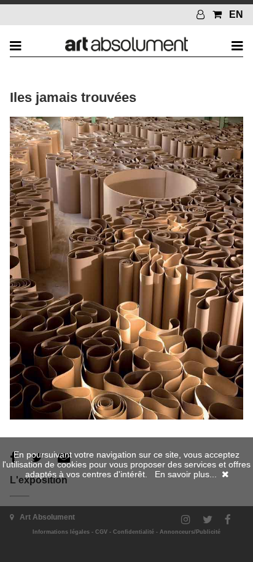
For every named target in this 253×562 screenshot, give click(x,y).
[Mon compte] (202, 14)
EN (236, 14)
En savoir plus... (186, 474)
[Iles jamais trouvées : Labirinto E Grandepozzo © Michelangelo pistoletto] (126, 416)
